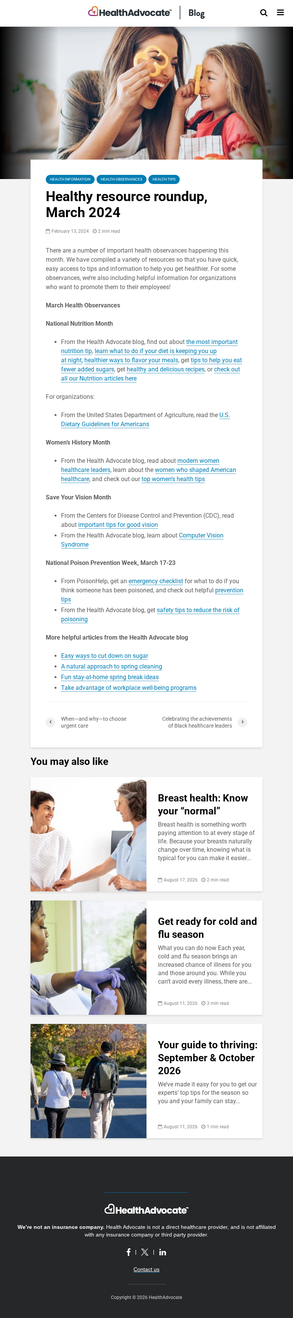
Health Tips (164, 179)
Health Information (70, 179)
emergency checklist (156, 581)
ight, (77, 360)
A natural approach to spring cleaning (111, 666)
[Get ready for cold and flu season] (88, 957)
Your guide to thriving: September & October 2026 (208, 1057)
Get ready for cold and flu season (207, 928)
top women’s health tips (173, 479)
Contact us (146, 1269)
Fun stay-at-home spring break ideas (110, 677)
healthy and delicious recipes (165, 369)
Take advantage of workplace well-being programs (128, 687)
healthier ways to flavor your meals (131, 360)
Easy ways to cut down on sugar (104, 655)
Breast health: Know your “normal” (203, 804)
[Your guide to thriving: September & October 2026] (88, 1080)
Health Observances (121, 179)
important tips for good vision (118, 524)
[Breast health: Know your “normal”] (88, 833)
